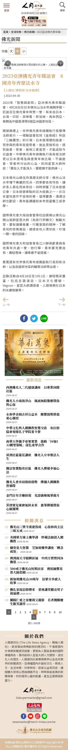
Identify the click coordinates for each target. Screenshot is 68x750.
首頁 (5, 32)
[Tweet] (34, 321)
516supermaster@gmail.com (34, 697)
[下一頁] (34, 617)
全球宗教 (16, 32)
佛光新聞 (29, 32)
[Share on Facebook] (24, 321)
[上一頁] (9, 612)
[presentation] (8, 63)
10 (60, 612)
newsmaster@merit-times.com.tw (33, 722)
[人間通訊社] (34, 6)
